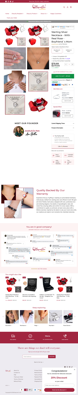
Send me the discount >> (59, 390)
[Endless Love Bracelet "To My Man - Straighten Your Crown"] (48, 285)
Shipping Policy (38, 381)
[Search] (64, 7)
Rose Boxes (66, 325)
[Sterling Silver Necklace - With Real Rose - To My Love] (13, 285)
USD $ (6, 385)
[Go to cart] (71, 7)
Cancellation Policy (39, 379)
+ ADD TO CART (67, 100)
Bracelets (8, 325)
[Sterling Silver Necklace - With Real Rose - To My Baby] (65, 285)
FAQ (15, 375)
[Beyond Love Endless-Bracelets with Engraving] (30, 285)
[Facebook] (6, 1)
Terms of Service (18, 379)
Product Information (57, 128)
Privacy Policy (38, 370)
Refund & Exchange (39, 372)
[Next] (74, 316)
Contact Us (17, 372)
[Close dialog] (74, 369)
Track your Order (18, 377)
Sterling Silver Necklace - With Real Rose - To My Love (12, 296)
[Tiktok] (12, 1)
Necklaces (23, 325)
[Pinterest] (10, 1)
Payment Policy (38, 377)
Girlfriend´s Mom (69, 50)
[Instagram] (8, 1)
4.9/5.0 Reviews (62, 44)
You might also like (13, 274)
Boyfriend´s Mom (57, 50)
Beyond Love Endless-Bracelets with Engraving (29, 295)
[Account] (67, 7)
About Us (16, 370)
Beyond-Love (17, 392)
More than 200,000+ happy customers (39, 1)
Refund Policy (17, 381)
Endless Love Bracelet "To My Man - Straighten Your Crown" (47, 296)
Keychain (51, 325)
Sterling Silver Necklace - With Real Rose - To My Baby (63, 296)
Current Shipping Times (58, 123)
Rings (35, 325)
